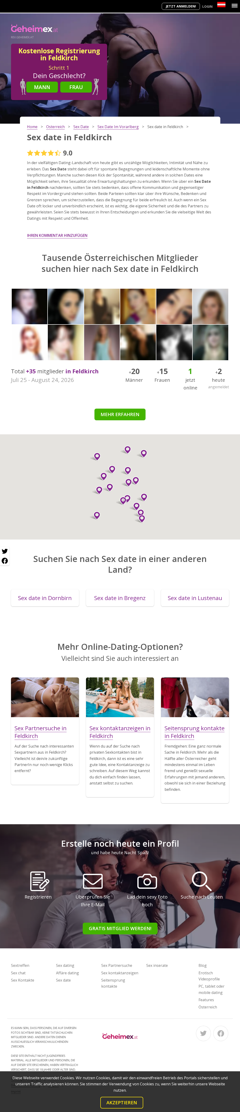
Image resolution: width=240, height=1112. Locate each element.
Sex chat (18, 972)
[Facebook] (220, 1033)
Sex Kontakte (22, 980)
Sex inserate (157, 965)
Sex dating (65, 965)
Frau (76, 86)
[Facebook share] (4, 560)
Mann (42, 86)
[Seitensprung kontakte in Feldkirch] (195, 697)
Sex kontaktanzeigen (119, 972)
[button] (108, 488)
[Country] (221, 4)
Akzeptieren (121, 1102)
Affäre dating (67, 972)
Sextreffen (20, 965)
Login (207, 6)
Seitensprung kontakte (113, 983)
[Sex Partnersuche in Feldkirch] (45, 697)
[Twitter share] (4, 551)
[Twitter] (203, 1033)
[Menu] (234, 5)
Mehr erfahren (120, 414)
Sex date (63, 980)
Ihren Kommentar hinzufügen (57, 235)
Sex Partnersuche (116, 965)
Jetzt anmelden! (181, 6)
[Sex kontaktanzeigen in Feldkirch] (120, 697)
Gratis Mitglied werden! (120, 928)
